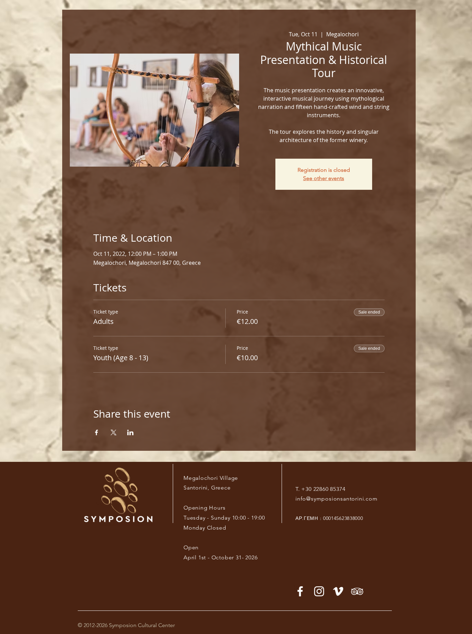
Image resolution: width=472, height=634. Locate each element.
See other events (323, 178)
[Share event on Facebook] (96, 432)
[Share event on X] (113, 432)
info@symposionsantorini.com (336, 498)
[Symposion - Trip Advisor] (357, 591)
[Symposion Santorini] (319, 591)
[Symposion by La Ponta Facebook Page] (300, 591)
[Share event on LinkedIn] (130, 432)
